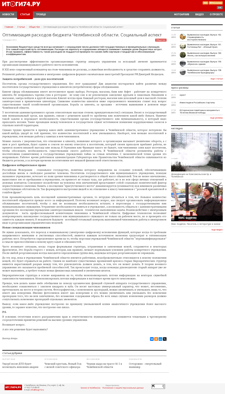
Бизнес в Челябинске (90, 388)
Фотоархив (181, 14)
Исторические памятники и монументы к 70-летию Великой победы (200, 111)
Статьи (25, 14)
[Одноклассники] (156, 339)
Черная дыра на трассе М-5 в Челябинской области (104, 365)
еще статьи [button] (217, 78)
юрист (183, 94)
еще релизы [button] (216, 117)
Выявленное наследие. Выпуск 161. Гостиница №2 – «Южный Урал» (204, 45)
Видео (199, 14)
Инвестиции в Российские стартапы (197, 102)
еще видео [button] (217, 229)
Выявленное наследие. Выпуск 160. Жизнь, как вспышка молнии (204, 54)
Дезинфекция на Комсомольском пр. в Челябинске (191, 175)
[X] (165, 339)
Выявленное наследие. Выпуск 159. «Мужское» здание (204, 62)
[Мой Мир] (160, 339)
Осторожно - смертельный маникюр (145, 365)
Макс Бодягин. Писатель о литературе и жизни (195, 224)
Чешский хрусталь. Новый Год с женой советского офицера (63, 365)
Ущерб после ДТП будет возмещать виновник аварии (20, 365)
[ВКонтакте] (152, 339)
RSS (205, 3)
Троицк (41, 14)
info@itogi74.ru (37, 390)
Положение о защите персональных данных (123, 388)
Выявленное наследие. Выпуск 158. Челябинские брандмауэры (204, 71)
